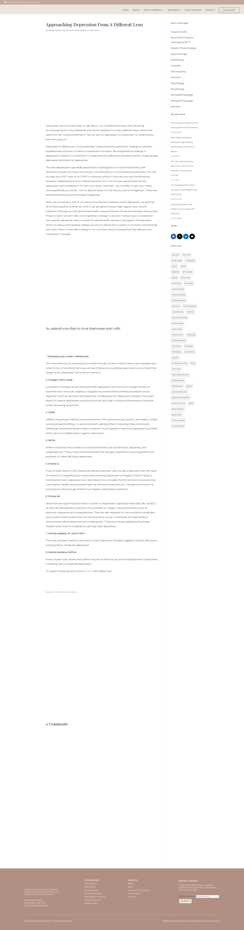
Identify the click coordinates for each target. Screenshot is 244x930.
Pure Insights (193, 10)
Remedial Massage (182, 95)
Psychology (177, 83)
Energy (174, 278)
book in (88, 571)
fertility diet (185, 278)
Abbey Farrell (54, 30)
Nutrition (176, 77)
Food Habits (176, 283)
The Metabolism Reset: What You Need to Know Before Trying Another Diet (184, 189)
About (136, 10)
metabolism (191, 335)
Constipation (190, 261)
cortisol (174, 266)
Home (126, 10)
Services (173, 10)
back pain (175, 255)
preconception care (179, 392)
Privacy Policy (212, 921)
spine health (177, 415)
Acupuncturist (179, 32)
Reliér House (197, 921)
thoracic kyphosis (178, 420)
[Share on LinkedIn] (186, 236)
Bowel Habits (177, 261)
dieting (183, 266)
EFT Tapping (187, 272)
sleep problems (178, 409)
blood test (186, 255)
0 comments (93, 30)
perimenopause (178, 380)
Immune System (189, 306)
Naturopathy (80, 30)
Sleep (191, 403)
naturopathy (176, 352)
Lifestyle (176, 65)
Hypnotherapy (179, 54)
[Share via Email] (192, 236)
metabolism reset (179, 340)
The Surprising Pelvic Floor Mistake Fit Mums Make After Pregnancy (183, 209)
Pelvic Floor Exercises (180, 375)
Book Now (229, 10)
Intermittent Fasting (179, 318)
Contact (210, 10)
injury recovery (177, 312)
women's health (178, 426)
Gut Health (188, 283)
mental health (177, 335)
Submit (185, 901)
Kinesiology (177, 59)
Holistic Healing (178, 289)
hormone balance (179, 295)
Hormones (176, 306)
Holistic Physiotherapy (183, 48)
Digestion (175, 272)
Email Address (187, 896)
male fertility (177, 329)
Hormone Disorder (179, 300)
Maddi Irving (181, 921)
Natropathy (189, 346)
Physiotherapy (177, 386)
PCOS (193, 363)
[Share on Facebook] (173, 236)
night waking (190, 352)
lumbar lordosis (177, 323)
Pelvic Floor (176, 369)
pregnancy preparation (181, 397)
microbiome (176, 346)
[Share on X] (179, 236)
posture (189, 386)
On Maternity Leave (179, 363)
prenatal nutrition (178, 403)
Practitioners (152, 10)
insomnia (190, 312)
